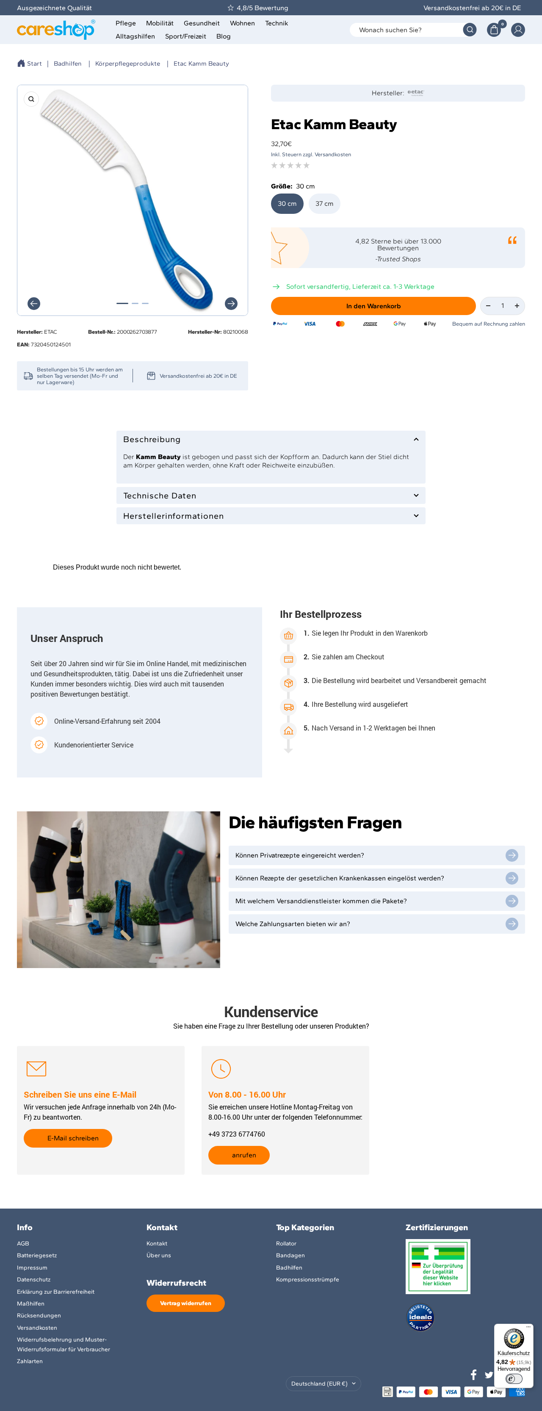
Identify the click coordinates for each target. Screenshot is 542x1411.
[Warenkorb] (494, 30)
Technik (276, 23)
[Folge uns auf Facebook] (473, 1375)
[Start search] (470, 30)
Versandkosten (37, 1327)
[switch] (514, 1379)
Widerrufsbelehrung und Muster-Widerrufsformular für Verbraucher (63, 1344)
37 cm (324, 203)
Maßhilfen (30, 1303)
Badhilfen (68, 63)
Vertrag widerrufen (185, 1303)
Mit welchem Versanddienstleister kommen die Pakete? (321, 901)
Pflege (126, 23)
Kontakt (157, 1243)
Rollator (286, 1243)
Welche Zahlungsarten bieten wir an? (292, 924)
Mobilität (160, 23)
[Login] (518, 30)
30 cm (287, 203)
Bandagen (290, 1255)
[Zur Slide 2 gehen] (135, 303)
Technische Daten (159, 495)
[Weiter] (231, 303)
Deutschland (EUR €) (319, 1383)
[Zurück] (34, 303)
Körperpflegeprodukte (127, 63)
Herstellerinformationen (173, 516)
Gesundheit (202, 23)
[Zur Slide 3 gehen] (145, 303)
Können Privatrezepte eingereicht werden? (299, 855)
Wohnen (242, 23)
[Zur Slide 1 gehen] (122, 303)
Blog (223, 36)
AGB (23, 1243)
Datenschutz (33, 1279)
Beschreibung (152, 439)
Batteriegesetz (37, 1255)
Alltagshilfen (135, 36)
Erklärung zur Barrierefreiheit (55, 1291)
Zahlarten (30, 1361)
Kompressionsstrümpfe (307, 1279)
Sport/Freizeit (185, 36)
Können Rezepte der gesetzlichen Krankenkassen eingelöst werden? (339, 878)
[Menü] (528, 1329)
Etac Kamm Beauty (201, 63)
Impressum (32, 1267)
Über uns (159, 1255)
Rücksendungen (39, 1315)
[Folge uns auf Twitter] (489, 1375)
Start (34, 63)
